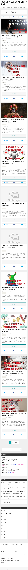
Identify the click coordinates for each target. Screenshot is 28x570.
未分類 (3, 534)
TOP (12, 544)
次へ (16, 442)
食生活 (3, 537)
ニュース (4, 522)
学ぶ (3, 528)
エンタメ (4, 516)
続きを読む (14, 51)
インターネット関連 (6, 513)
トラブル (4, 519)
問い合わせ (17, 560)
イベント (4, 40)
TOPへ (21, 569)
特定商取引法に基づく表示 (20, 555)
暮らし (3, 531)
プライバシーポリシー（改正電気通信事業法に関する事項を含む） (7, 560)
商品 (3, 525)
